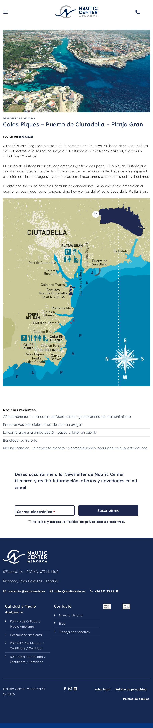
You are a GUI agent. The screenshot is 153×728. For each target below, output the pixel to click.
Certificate (18, 648)
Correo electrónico (36, 511)
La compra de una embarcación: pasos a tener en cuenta (50, 432)
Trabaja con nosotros (74, 632)
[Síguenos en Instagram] (70, 689)
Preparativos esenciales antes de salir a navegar (42, 424)
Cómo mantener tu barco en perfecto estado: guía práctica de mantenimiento (67, 416)
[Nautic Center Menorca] (76, 11)
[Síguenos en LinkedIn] (75, 689)
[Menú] (5, 12)
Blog (62, 623)
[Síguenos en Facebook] (65, 689)
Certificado (33, 643)
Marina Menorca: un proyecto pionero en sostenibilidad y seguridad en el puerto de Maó (75, 448)
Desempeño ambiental (26, 635)
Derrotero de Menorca (19, 118)
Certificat (36, 648)
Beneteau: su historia (20, 440)
